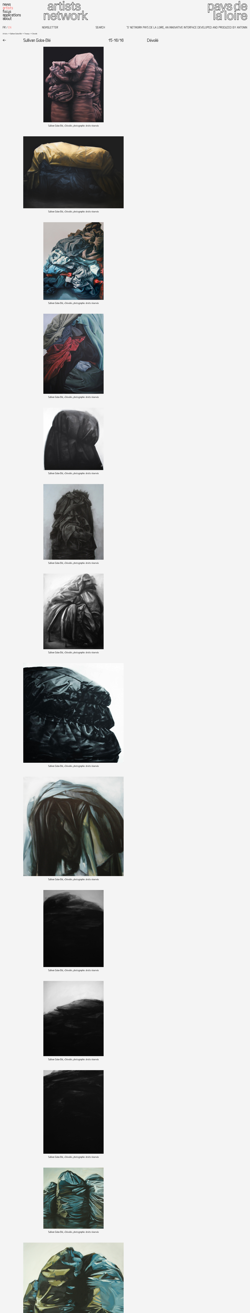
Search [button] (100, 27)
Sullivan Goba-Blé (16, 34)
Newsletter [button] (50, 27)
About (7, 18)
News (7, 4)
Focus (7, 11)
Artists (8, 8)
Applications (12, 15)
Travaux (27, 34)
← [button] (4, 40)
